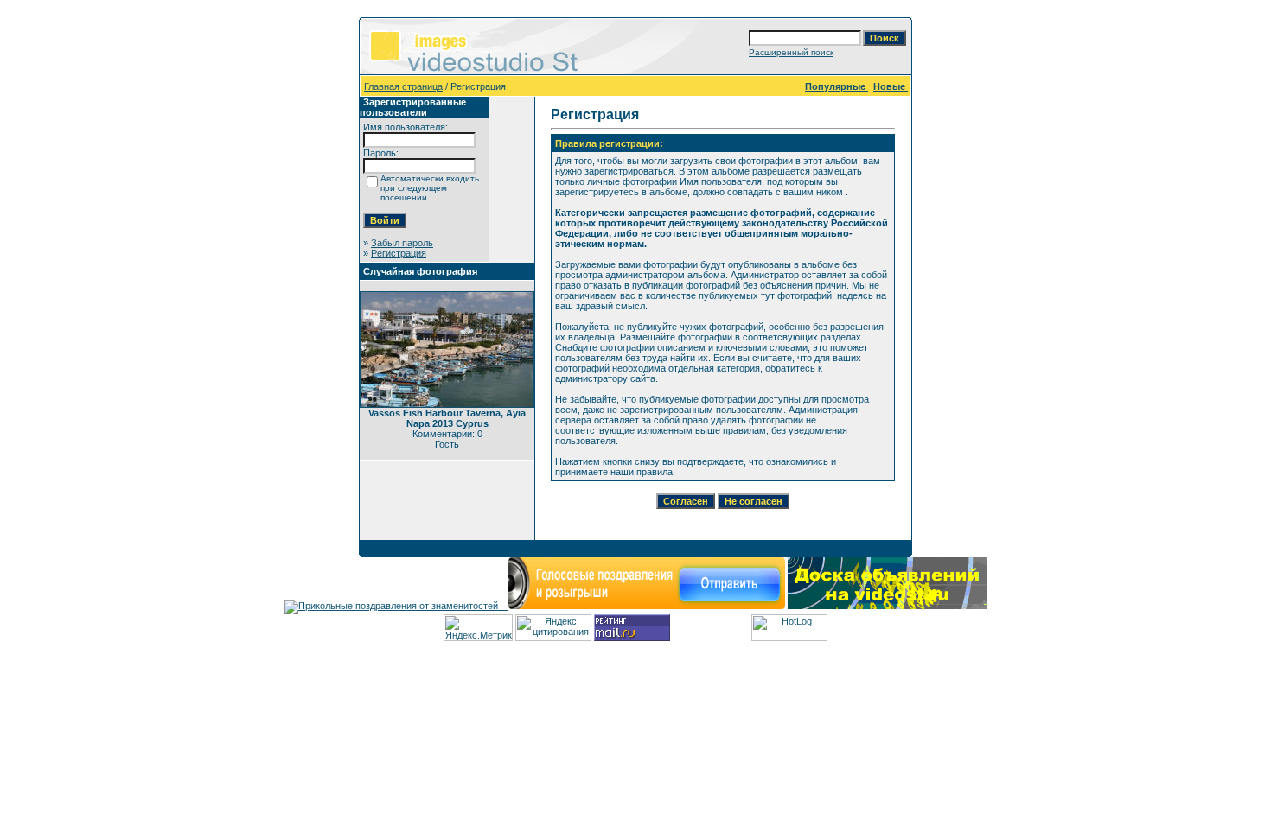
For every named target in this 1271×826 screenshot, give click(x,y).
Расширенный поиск (791, 52)
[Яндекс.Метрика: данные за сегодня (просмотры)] (478, 627)
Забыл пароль (402, 243)
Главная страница (403, 86)
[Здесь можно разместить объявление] (887, 605)
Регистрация (398, 253)
